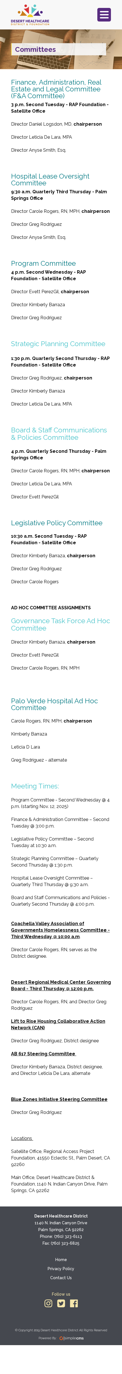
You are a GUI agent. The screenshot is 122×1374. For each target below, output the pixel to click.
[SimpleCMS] (72, 1338)
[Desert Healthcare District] (30, 15)
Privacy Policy (61, 1268)
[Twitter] (61, 1303)
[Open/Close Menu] (104, 15)
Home (61, 1259)
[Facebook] (74, 1303)
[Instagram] (48, 1303)
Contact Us (61, 1278)
